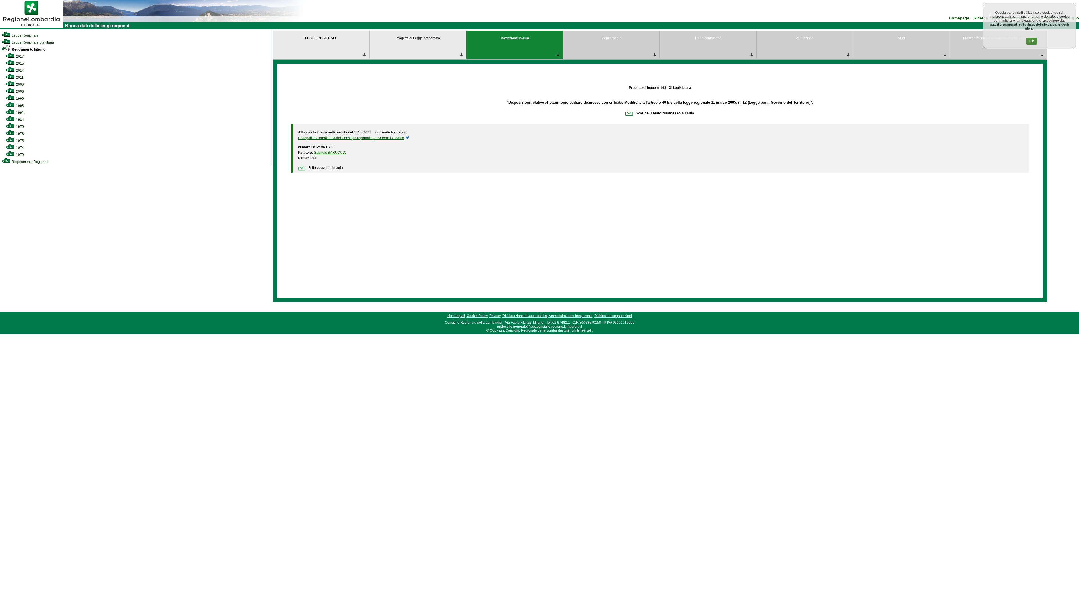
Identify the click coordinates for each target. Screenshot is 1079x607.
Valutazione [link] (805, 38)
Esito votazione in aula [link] (325, 168)
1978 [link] (19, 134)
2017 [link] (19, 56)
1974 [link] (19, 148)
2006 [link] (19, 92)
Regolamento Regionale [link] (30, 162)
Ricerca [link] (981, 18)
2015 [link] (19, 63)
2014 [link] (19, 71)
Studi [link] (902, 38)
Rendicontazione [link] (708, 38)
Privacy (495, 316)
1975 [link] (19, 141)
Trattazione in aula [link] (514, 38)
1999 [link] (19, 99)
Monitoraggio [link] (611, 38)
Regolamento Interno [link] (28, 49)
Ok (1031, 41)
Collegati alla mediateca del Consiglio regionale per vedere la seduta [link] (351, 138)
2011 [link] (19, 78)
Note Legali (456, 316)
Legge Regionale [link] (24, 35)
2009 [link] (19, 85)
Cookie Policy (477, 316)
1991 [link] (19, 113)
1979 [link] (19, 127)
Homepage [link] (959, 18)
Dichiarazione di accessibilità (524, 316)
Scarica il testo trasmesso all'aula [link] (665, 113)
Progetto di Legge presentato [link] (418, 38)
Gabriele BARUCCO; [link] (330, 153)
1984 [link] (19, 120)
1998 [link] (19, 106)
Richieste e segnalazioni (613, 316)
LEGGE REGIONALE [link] (321, 38)
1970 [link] (19, 155)
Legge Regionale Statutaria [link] (32, 42)
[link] (31, 27)
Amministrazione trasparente (571, 316)
